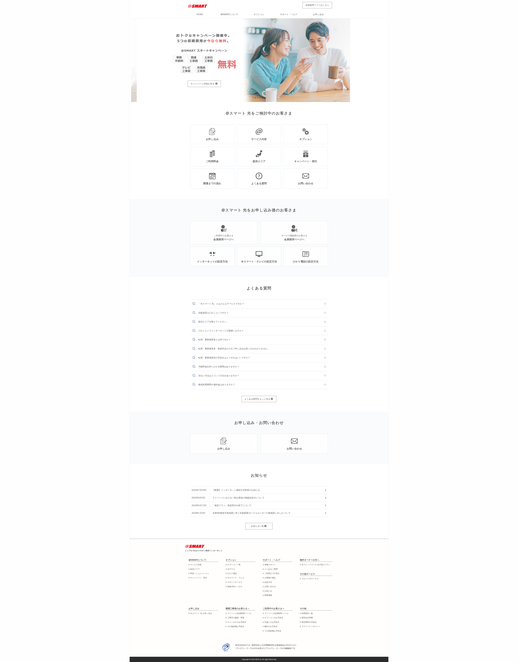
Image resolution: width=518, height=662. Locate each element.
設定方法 (268, 582)
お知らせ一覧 (257, 526)
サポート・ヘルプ (288, 14)
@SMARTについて (229, 14)
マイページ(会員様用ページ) (239, 613)
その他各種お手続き (235, 626)
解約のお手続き (271, 626)
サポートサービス (234, 582)
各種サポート (270, 564)
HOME (199, 14)
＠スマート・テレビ (235, 577)
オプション (259, 14)
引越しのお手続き (272, 622)
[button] (252, 97)
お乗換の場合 (270, 577)
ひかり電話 (232, 573)
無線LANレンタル (234, 586)
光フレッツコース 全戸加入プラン (315, 564)
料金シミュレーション (199, 573)
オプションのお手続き (273, 617)
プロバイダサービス (309, 578)
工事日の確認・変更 (235, 617)
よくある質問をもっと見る (257, 398)
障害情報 (268, 595)
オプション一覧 (234, 564)
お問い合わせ (270, 586)
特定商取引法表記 (309, 622)
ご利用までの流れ (272, 573)
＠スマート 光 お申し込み (201, 613)
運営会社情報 (307, 617)
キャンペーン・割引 (198, 577)
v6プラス (231, 569)
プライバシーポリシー (310, 626)
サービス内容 (196, 564)
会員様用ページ (317, 5)
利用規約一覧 (307, 613)
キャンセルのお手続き (236, 622)
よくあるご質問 (271, 569)
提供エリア (195, 569)
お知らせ (268, 591)
